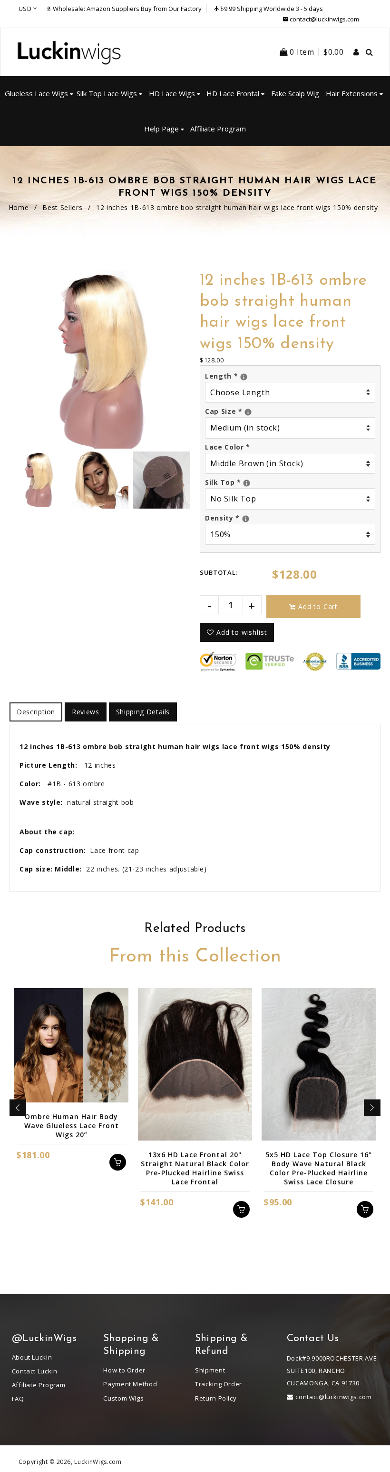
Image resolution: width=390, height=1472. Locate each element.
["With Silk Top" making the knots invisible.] (246, 483)
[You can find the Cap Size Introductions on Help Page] (248, 412)
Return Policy (215, 1398)
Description (36, 711)
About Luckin (32, 1357)
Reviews (85, 711)
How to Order (124, 1370)
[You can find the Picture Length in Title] (243, 377)
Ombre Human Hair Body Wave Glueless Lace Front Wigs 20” (71, 1125)
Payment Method (130, 1384)
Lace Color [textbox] (227, 446)
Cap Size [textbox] (290, 411)
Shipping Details (143, 711)
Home (19, 207)
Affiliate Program (39, 1385)
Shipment (210, 1370)
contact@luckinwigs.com (324, 19)
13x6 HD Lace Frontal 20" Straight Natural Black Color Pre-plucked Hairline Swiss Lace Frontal (195, 1168)
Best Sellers (62, 207)
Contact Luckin (35, 1371)
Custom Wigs (123, 1398)
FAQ (18, 1398)
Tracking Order (218, 1384)
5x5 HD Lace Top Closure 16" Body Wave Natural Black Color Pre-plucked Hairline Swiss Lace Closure (318, 1168)
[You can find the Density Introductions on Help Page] (245, 518)
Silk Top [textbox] (290, 482)
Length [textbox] (288, 376)
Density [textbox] (290, 517)
